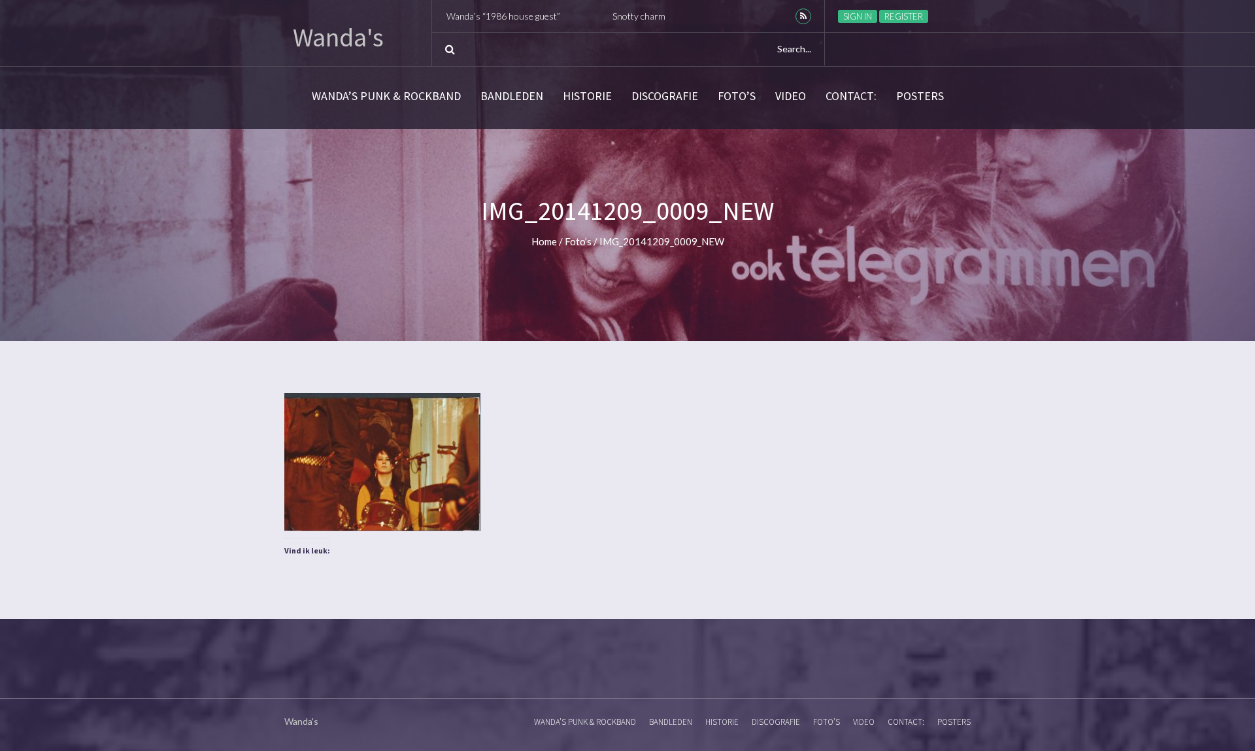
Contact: (851, 96)
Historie (587, 96)
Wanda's (338, 37)
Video (790, 96)
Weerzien (671, 16)
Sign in (857, 16)
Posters (920, 96)
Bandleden (511, 96)
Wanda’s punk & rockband (386, 96)
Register (903, 16)
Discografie (664, 96)
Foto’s (737, 96)
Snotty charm (573, 16)
